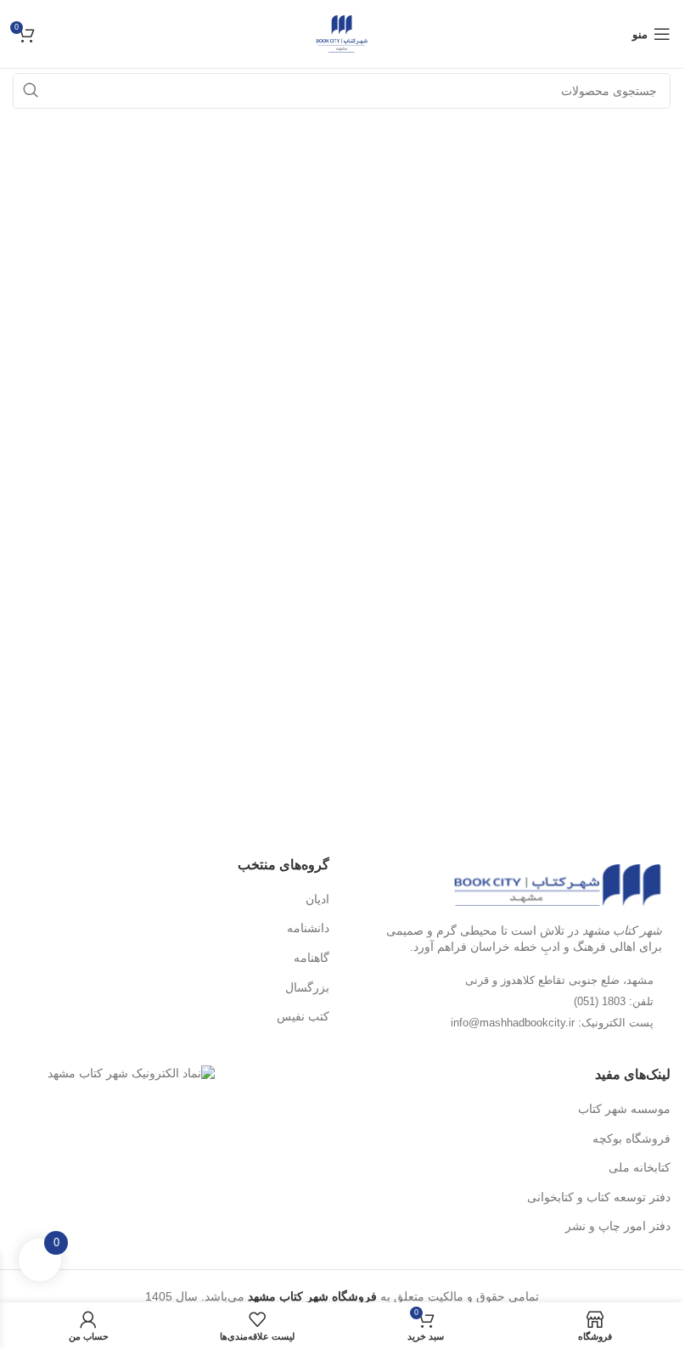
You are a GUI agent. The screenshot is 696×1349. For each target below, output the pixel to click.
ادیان (317, 899)
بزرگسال (307, 987)
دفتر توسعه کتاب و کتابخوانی (599, 1197)
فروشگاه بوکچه (631, 1138)
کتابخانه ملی (640, 1167)
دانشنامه (308, 928)
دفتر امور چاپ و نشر (618, 1226)
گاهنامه (311, 957)
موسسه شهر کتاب (624, 1109)
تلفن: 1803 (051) (614, 1001)
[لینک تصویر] (557, 884)
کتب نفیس (303, 1016)
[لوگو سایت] (342, 33)
